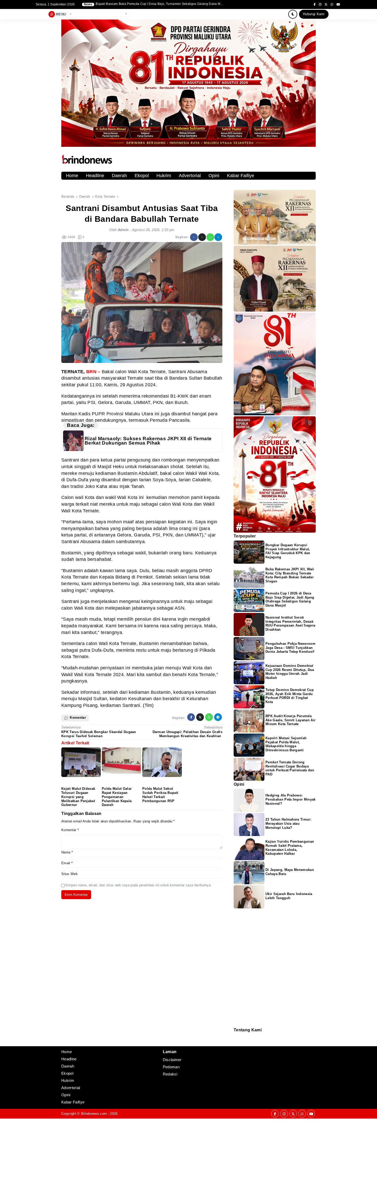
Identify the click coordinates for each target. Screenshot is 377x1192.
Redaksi (236, 1035)
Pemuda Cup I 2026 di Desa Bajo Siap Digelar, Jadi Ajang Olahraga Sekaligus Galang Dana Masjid (289, 599)
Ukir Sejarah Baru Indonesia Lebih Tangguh (288, 896)
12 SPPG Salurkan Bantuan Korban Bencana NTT (132, 4)
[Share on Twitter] (202, 237)
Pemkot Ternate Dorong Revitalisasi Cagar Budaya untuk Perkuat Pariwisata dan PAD (289, 768)
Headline (95, 175)
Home (72, 175)
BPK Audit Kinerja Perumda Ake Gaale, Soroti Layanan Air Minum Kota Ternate (290, 720)
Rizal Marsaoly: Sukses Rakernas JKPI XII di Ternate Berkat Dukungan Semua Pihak (148, 441)
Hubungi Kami (314, 14)
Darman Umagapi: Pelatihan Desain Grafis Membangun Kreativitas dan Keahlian (187, 734)
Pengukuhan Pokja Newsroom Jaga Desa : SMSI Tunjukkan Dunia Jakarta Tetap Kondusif (290, 648)
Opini (214, 175)
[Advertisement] (154, 1154)
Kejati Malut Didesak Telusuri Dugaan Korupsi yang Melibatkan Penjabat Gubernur (78, 797)
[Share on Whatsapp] (210, 237)
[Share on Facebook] (194, 237)
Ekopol (142, 175)
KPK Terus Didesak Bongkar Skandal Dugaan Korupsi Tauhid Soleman (98, 734)
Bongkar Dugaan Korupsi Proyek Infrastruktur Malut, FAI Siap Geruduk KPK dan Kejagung (287, 551)
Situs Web (69, 874)
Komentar (70, 830)
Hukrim (163, 175)
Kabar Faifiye (240, 175)
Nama (67, 852)
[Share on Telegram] (218, 237)
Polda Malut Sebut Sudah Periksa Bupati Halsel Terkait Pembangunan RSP (160, 795)
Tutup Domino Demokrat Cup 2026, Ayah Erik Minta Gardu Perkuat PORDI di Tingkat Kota (289, 696)
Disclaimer (236, 1042)
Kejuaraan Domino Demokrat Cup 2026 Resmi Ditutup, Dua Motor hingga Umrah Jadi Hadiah (289, 672)
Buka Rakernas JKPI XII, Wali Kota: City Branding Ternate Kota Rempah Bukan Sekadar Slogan (289, 575)
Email (67, 863)
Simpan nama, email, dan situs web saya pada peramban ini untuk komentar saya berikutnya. (138, 885)
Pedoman (236, 1039)
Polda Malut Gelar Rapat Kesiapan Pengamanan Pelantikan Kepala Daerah (117, 797)
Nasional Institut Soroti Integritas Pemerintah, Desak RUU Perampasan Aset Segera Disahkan (290, 624)
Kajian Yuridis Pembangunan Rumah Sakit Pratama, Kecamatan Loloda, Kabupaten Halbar (289, 848)
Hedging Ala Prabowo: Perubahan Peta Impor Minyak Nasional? (290, 799)
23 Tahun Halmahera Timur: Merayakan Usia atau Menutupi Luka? (288, 824)
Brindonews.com (94, 1114)
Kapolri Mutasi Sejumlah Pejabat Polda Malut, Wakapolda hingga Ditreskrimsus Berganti (285, 744)
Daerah (119, 175)
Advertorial (190, 175)
